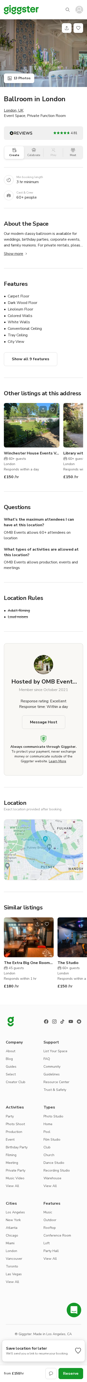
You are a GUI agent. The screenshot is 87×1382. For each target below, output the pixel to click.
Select (11, 1074)
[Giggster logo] (10, 1021)
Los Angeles (15, 1212)
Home (48, 1124)
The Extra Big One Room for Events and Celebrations (27, 963)
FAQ (47, 1059)
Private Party (15, 1170)
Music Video (15, 1178)
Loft (47, 1243)
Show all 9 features (30, 359)
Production (14, 1132)
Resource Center (56, 1082)
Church (49, 1155)
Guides (11, 1066)
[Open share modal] (43, 410)
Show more (13, 253)
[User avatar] (79, 10)
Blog (9, 1059)
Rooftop (50, 1227)
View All (12, 1186)
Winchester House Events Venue (31, 453)
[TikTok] (62, 1021)
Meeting (12, 1162)
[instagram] (54, 1021)
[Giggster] (21, 9)
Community (52, 1066)
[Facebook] (46, 1021)
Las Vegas (14, 1274)
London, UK (13, 110)
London (11, 1251)
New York (13, 1220)
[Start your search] (68, 10)
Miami (10, 1243)
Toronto (12, 1266)
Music (48, 1212)
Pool (47, 1132)
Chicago (12, 1235)
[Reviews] (79, 1021)
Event (10, 1139)
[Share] (67, 28)
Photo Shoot (15, 1124)
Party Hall (51, 1251)
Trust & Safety (55, 1089)
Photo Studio (53, 1116)
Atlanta (11, 1227)
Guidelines (52, 1074)
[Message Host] (51, 1373)
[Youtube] (71, 1021)
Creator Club (15, 1082)
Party (10, 1116)
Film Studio (52, 1139)
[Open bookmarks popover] (78, 28)
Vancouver (14, 1258)
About (10, 1051)
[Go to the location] (31, 425)
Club (47, 1147)
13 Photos (22, 78)
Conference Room (57, 1235)
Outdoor (50, 1220)
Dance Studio (54, 1162)
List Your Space (55, 1051)
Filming (11, 1155)
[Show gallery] (43, 53)
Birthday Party (17, 1147)
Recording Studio (57, 1170)
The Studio (68, 962)
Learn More (57, 761)
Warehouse (52, 1178)
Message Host (43, 722)
